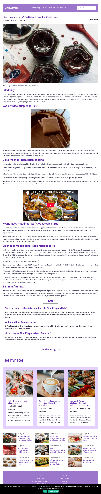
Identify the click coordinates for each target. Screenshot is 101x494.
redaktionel (94, 20)
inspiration (11, 410)
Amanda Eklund (85, 408)
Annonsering (35, 8)
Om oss (44, 8)
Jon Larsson (22, 20)
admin (20, 406)
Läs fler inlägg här (50, 349)
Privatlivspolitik (53, 491)
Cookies (52, 8)
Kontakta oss (61, 8)
